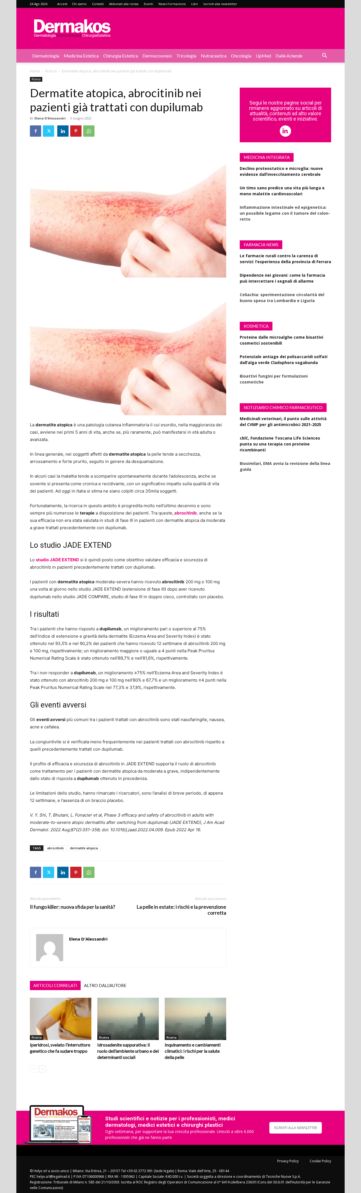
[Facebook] (35, 131)
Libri (194, 4)
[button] (324, 56)
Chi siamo (79, 4)
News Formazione (172, 4)
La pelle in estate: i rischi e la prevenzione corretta (181, 910)
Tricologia (186, 55)
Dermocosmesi (157, 55)
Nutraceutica (213, 55)
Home (35, 71)
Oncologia (241, 55)
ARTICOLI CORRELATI (55, 985)
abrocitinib (55, 848)
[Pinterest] (76, 131)
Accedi (62, 4)
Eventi (148, 4)
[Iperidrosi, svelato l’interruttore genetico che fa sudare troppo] (60, 1019)
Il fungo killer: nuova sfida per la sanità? (72, 907)
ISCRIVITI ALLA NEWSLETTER (295, 1127)
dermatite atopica (84, 848)
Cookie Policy (320, 1161)
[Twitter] (48, 131)
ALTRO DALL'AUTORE (105, 985)
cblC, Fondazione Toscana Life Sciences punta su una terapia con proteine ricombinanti (280, 444)
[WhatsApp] (88, 131)
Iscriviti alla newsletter (220, 4)
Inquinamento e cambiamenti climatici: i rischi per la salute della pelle (193, 1051)
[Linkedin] (63, 131)
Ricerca (51, 71)
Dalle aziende (289, 55)
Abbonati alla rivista (123, 4)
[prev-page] (33, 1068)
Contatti (98, 4)
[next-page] (42, 1068)
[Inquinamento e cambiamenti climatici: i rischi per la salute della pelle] (195, 1019)
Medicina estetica (81, 55)
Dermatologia (45, 55)
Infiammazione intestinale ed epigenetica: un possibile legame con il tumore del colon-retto (285, 213)
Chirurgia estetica (120, 55)
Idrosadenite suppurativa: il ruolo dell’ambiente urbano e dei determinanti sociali (128, 1051)
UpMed (263, 55)
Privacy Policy (288, 1161)
